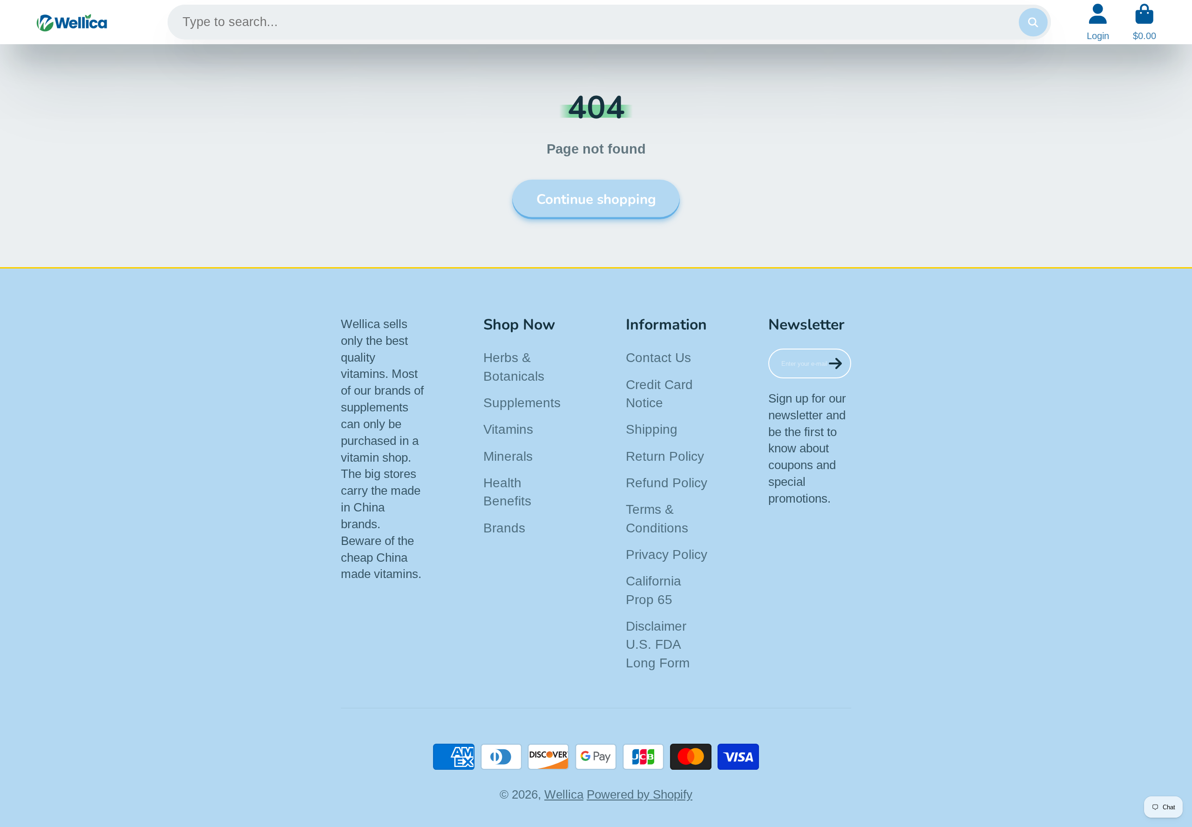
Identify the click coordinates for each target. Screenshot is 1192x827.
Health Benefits (507, 492)
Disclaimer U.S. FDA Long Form (658, 644)
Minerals (508, 456)
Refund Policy (666, 483)
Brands (504, 528)
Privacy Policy (666, 554)
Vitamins (508, 429)
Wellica (563, 794)
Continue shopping (596, 199)
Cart (1144, 22)
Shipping (651, 429)
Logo (72, 22)
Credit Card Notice (659, 393)
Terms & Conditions (657, 518)
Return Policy (665, 456)
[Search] (1033, 22)
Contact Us (658, 357)
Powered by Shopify (639, 794)
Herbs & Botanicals (513, 366)
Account (1098, 22)
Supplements (522, 403)
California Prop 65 (653, 590)
